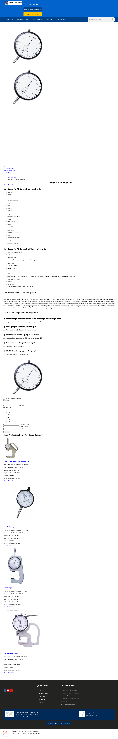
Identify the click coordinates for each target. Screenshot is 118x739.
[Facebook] (5, 691)
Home (9, 172)
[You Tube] (8, 691)
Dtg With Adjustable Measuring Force (16, 461)
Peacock (65, 701)
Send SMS (67, 723)
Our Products (37, 19)
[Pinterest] (11, 691)
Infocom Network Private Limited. (32, 733)
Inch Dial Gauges (9, 527)
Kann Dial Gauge (12, 177)
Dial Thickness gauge (10, 653)
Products (10, 175)
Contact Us (61, 19)
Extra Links (49, 19)
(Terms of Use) (37, 731)
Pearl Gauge (7, 588)
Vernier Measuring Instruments (71, 693)
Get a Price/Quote (8, 184)
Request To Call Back (9, 170)
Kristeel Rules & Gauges (69, 704)
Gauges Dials (66, 696)
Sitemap (41, 702)
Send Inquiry (33, 14)
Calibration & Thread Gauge (70, 690)
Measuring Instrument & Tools (71, 699)
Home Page (9, 19)
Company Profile (23, 19)
